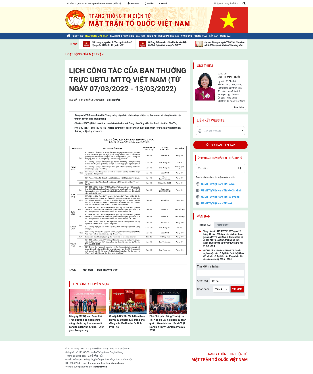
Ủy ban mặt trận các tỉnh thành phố (220, 157)
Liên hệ (117, 3)
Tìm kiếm (237, 289)
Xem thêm (239, 107)
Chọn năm (203, 289)
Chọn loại (202, 280)
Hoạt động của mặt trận (84, 54)
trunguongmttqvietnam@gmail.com (106, 363)
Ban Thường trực (107, 269)
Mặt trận (88, 269)
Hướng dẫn (205, 225)
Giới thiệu (205, 66)
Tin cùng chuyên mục (91, 284)
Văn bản (203, 216)
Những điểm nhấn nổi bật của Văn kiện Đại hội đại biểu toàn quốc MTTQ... (167, 44)
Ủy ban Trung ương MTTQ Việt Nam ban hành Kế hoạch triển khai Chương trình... (225, 44)
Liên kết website (210, 120)
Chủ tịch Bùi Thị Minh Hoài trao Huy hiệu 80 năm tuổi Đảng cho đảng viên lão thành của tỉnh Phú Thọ (127, 321)
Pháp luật (222, 225)
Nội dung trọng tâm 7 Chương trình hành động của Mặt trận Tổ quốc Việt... (112, 44)
